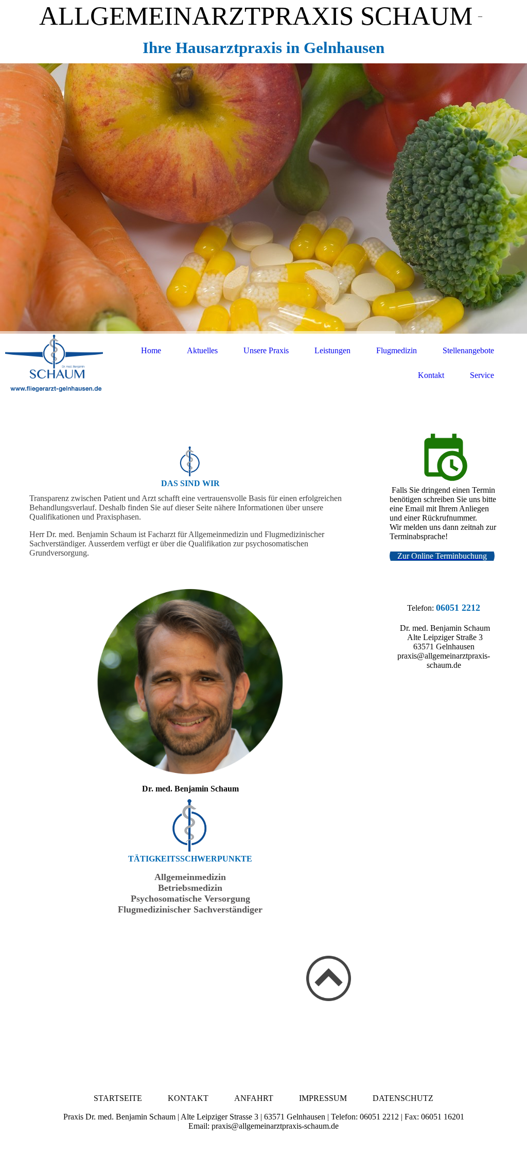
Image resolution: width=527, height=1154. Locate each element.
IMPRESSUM (323, 1098)
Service (482, 375)
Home (151, 350)
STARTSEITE (118, 1098)
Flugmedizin (396, 350)
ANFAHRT (253, 1098)
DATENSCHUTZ (403, 1098)
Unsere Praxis (266, 350)
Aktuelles (202, 350)
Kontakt (431, 375)
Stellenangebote (468, 350)
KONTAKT (188, 1098)
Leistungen (332, 350)
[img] (263, 198)
